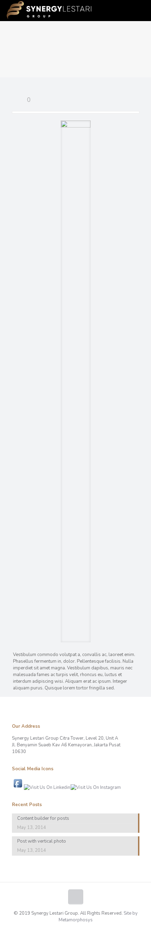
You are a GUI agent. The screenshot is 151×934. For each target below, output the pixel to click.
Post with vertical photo (41, 841)
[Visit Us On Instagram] (95, 787)
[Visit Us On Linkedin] (47, 787)
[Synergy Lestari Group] (48, 10)
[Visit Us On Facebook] (18, 787)
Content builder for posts (43, 818)
